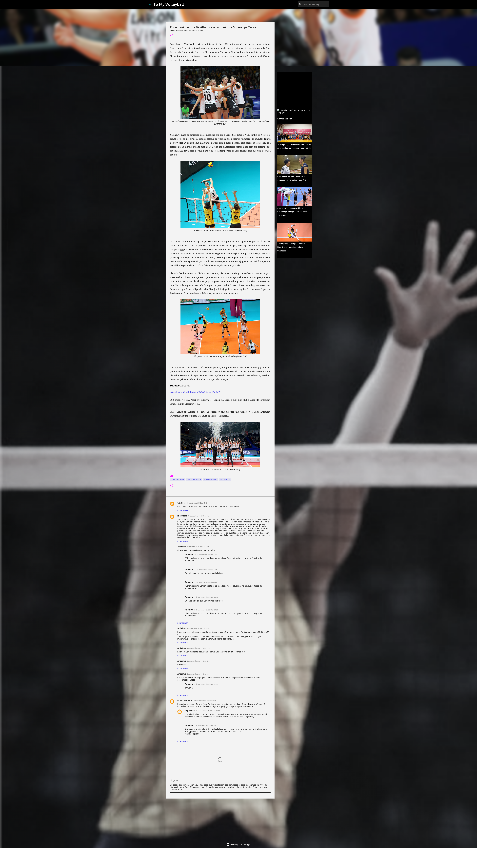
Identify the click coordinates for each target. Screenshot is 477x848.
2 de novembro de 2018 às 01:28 (206, 684)
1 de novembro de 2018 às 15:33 (206, 597)
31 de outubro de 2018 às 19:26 (198, 547)
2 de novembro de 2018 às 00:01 (206, 610)
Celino (180, 503)
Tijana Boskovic (210, 480)
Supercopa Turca (194, 480)
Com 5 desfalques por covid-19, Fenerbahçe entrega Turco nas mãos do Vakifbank (293, 211)
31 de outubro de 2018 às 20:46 (205, 569)
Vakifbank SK (225, 480)
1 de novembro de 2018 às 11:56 (198, 648)
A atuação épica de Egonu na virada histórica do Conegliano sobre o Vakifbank (291, 247)
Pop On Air (190, 711)
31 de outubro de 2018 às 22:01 (198, 628)
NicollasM (182, 516)
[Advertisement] (220, 819)
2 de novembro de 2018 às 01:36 (204, 700)
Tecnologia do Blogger (240, 844)
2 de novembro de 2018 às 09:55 (206, 726)
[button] (171, 35)
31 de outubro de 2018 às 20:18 (205, 555)
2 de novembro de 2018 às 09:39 (208, 711)
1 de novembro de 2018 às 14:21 (198, 674)
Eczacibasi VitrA (177, 480)
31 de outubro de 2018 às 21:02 (205, 582)
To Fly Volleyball (168, 4)
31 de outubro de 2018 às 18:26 (199, 516)
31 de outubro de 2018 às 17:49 (195, 503)
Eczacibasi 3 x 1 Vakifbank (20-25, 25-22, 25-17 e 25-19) (195, 392)
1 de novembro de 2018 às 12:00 (198, 661)
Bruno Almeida (184, 700)
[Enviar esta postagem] (171, 477)
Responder (182, 511)
